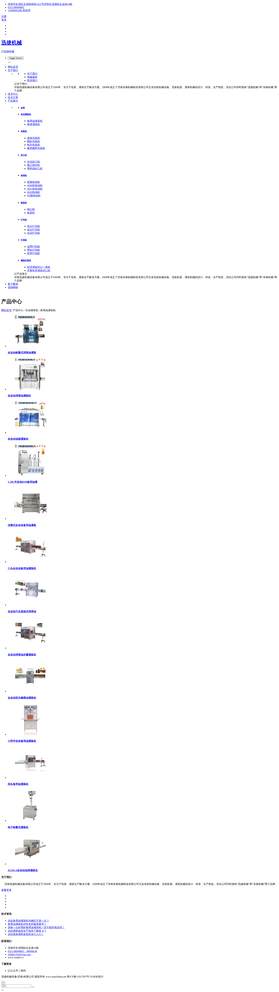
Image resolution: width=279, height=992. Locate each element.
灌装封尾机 (26, 260)
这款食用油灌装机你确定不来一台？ (28, 920)
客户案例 (13, 284)
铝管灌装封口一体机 (38, 267)
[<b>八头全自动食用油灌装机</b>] (30, 561)
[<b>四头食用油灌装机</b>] (30, 777)
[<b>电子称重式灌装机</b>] (30, 820)
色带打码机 (33, 253)
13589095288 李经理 (19, 10)
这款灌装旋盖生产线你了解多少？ (27, 930)
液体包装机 (33, 138)
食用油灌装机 (35, 121)
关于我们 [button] (13, 70)
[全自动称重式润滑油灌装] (30, 346)
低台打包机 (33, 229)
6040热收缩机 (35, 185)
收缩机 (24, 175)
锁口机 (31, 209)
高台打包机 (33, 226)
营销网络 (13, 287)
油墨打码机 (33, 246)
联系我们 (32, 80)
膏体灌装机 (33, 124)
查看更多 (6, 890)
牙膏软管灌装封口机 (38, 270)
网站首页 (13, 66)
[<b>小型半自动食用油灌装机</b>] (30, 734)
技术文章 (13, 97)
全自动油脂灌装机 (18, 438)
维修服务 (32, 77)
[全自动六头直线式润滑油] (30, 605)
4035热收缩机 (35, 188)
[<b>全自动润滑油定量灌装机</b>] (30, 648)
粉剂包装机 (33, 144)
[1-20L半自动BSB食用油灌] (30, 475)
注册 (3, 16)
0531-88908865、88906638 (22, 951)
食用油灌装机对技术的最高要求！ (27, 924)
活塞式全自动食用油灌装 (22, 525)
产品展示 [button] (13, 100)
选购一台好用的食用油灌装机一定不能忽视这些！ (36, 927)
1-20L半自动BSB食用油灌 (22, 482)
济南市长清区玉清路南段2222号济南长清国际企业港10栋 (40, 4)
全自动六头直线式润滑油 (22, 611)
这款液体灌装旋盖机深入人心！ (26, 934)
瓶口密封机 (33, 165)
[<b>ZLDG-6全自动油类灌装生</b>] (30, 863)
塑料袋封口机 (35, 168)
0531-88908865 (16, 7)
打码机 (24, 240)
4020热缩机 (33, 192)
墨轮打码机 (33, 250)
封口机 (24, 155)
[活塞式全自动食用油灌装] (30, 518)
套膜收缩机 (33, 182)
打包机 (24, 219)
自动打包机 (33, 233)
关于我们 (32, 73)
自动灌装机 (26, 114)
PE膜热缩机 (34, 195)
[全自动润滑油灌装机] (30, 389)
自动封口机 (33, 161)
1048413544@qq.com (19, 954)
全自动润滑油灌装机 (19, 395)
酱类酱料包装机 (36, 148)
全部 (23, 107)
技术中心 (13, 94)
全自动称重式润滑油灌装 (22, 352)
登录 (3, 19)
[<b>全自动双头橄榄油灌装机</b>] (30, 691)
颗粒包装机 (33, 141)
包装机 (24, 131)
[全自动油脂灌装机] (30, 432)
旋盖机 (24, 202)
